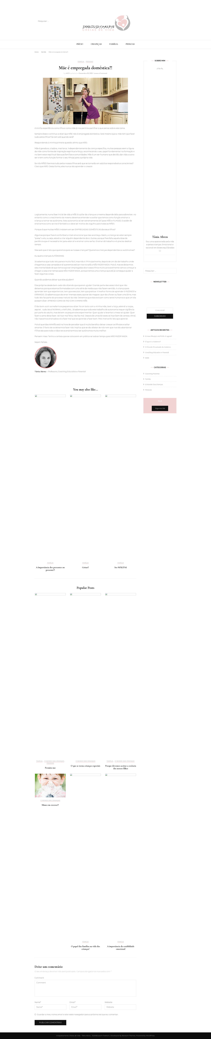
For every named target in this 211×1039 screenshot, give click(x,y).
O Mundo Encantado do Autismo (158, 347)
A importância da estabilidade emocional (120, 947)
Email (73, 1002)
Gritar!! (85, 567)
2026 (147, 358)
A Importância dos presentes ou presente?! (50, 568)
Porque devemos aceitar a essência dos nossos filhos (120, 767)
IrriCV (68, 73)
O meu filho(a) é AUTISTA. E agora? (158, 336)
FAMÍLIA (113, 44)
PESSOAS (130, 44)
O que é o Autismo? (153, 342)
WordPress (150, 1036)
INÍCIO (79, 44)
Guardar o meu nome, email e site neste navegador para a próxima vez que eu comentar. (77, 1014)
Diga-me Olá (160, 408)
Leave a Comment (100, 73)
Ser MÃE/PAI (121, 567)
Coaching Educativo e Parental (157, 352)
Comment (39, 978)
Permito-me (50, 768)
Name (38, 1002)
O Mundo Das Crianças (54, 761)
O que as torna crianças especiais (85, 766)
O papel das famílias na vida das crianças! (85, 947)
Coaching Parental (152, 374)
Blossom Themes (128, 1036)
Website (108, 1002)
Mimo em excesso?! (50, 805)
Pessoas (89, 61)
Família (81, 61)
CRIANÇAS (96, 44)
